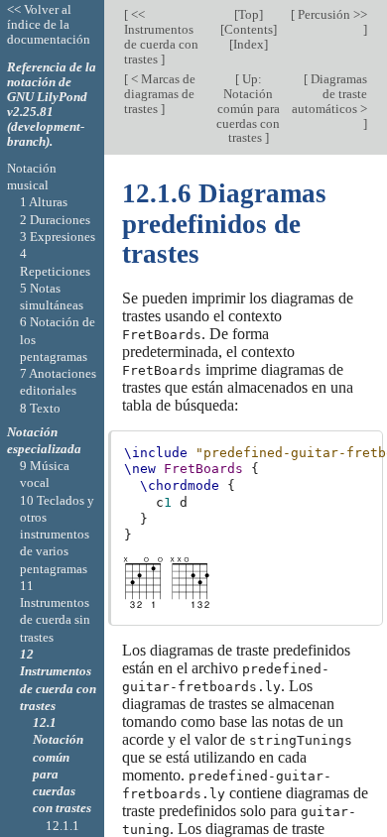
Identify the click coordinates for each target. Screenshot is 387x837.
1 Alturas (43, 201)
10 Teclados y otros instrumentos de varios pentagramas (57, 534)
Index (248, 44)
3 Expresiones (57, 236)
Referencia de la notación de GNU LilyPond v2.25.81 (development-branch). (51, 104)
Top (248, 14)
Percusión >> (331, 14)
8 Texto (40, 408)
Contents (248, 29)
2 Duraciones (55, 219)
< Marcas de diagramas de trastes (159, 93)
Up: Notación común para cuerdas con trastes (248, 108)
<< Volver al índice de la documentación (48, 24)
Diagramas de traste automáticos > (329, 93)
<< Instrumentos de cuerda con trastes (161, 36)
